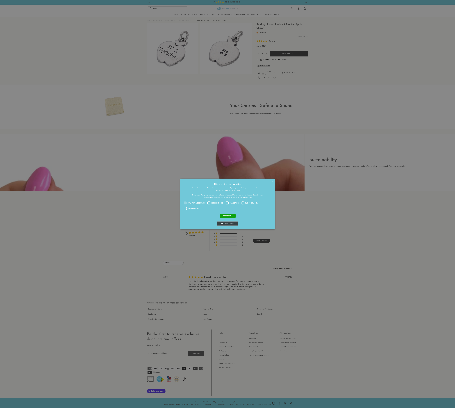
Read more (248, 197)
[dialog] (227, 204)
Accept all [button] (227, 216)
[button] (227, 223)
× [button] (272, 181)
